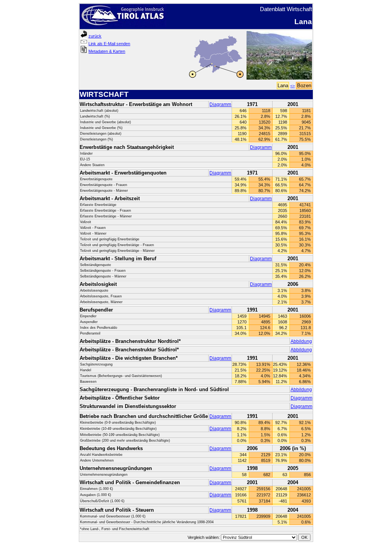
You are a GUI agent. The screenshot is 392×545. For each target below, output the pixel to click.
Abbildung (301, 341)
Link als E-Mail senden (109, 43)
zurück (94, 36)
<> (292, 85)
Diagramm (220, 104)
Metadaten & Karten (106, 51)
